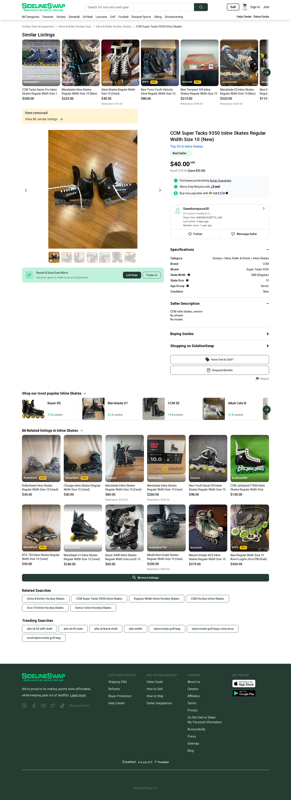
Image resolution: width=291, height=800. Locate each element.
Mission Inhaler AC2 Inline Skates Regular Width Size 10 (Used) (207, 557)
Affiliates (193, 696)
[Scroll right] (267, 72)
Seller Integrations (159, 703)
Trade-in (151, 275)
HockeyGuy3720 (157, 547)
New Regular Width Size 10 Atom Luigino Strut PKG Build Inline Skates (248, 557)
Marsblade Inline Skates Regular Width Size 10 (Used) (123, 487)
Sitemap (193, 743)
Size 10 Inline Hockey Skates (45, 607)
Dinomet (266, 82)
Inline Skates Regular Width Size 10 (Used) (118, 91)
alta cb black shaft (105, 628)
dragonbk (68, 82)
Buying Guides (79, 705)
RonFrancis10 (31, 82)
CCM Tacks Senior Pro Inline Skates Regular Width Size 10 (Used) (40, 92)
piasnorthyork (72, 547)
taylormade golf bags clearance (213, 628)
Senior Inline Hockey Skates (93, 607)
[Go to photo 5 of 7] (104, 257)
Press (191, 736)
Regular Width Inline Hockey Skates (156, 598)
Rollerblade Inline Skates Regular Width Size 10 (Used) (40, 487)
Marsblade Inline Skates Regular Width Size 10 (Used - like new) (165, 487)
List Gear (132, 275)
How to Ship (154, 696)
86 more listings (148, 577)
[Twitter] (52, 706)
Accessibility (196, 729)
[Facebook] (33, 706)
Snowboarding (174, 16)
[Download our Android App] (250, 693)
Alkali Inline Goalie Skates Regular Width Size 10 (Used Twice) (164, 557)
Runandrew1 (30, 477)
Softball (88, 16)
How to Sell (154, 689)
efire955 (107, 82)
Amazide (187, 81)
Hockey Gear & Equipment (38, 26)
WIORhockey (156, 478)
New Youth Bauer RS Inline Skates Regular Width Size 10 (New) (207, 487)
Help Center (244, 16)
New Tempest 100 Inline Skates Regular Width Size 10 (199, 91)
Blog (190, 751)
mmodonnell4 (229, 82)
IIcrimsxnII (196, 547)
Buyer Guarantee (220, 180)
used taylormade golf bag (44, 637)
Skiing (158, 16)
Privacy (192, 710)
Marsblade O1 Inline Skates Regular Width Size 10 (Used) (82, 557)
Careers (192, 689)
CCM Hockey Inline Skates (207, 598)
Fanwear (48, 16)
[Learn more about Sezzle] (218, 193)
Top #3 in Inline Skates (186, 146)
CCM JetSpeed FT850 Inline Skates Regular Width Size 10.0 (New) (247, 487)
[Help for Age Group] (187, 286)
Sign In (255, 7)
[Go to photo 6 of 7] (117, 257)
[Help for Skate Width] (189, 274)
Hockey (61, 16)
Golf (112, 16)
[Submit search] (201, 7)
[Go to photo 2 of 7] (66, 257)
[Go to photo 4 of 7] (92, 257)
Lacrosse (101, 16)
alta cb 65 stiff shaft (39, 628)
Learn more (78, 695)
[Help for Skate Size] (187, 280)
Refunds (114, 689)
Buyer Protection (119, 696)
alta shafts (135, 628)
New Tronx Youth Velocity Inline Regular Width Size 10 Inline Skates (158, 92)
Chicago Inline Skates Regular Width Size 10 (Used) (82, 487)
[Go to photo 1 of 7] (54, 257)
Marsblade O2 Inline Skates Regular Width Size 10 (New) (238, 91)
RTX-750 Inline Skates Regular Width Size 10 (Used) (41, 556)
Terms (191, 703)
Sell (233, 7)
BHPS (146, 81)
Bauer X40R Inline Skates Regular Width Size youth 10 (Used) (122, 557)
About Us (193, 682)
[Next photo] (160, 190)
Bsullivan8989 (239, 478)
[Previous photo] (26, 190)
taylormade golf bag (167, 628)
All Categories (30, 16)
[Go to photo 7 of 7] (130, 257)
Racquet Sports (141, 16)
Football (123, 16)
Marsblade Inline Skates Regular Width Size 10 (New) (79, 91)
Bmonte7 (112, 478)
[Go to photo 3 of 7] (79, 257)
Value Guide (261, 16)
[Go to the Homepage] (43, 7)
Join (266, 7)
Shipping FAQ (117, 682)
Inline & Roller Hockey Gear (75, 26)
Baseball (74, 16)
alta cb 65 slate (73, 628)
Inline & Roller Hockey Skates (113, 26)
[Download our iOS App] (247, 683)
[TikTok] (62, 706)
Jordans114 (113, 547)
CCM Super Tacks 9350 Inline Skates (159, 26)
